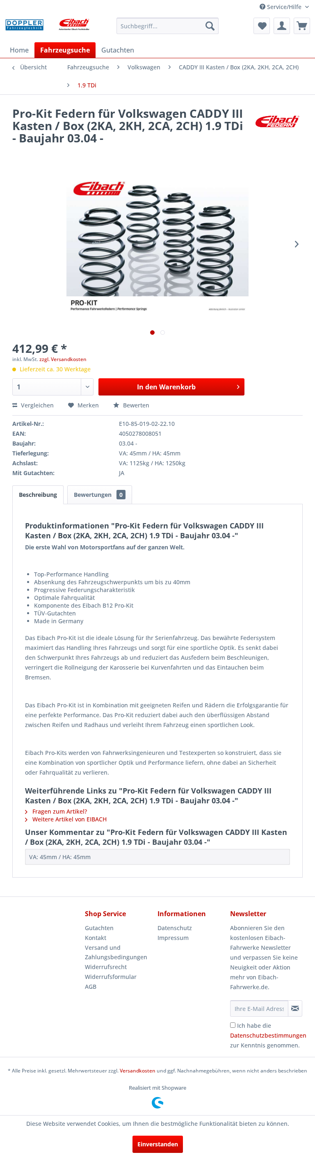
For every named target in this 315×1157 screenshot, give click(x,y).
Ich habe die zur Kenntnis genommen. (268, 1035)
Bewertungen (98, 494)
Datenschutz (175, 928)
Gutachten (99, 928)
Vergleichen (36, 405)
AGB (90, 986)
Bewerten (135, 405)
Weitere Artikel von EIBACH (69, 819)
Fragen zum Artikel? (59, 811)
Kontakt (95, 938)
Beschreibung (38, 494)
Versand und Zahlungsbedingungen (116, 952)
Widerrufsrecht (106, 967)
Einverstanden (157, 1144)
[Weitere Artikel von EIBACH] (277, 121)
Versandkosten (137, 1070)
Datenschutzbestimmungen (268, 1035)
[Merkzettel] (261, 26)
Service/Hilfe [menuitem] (284, 7)
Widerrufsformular (111, 977)
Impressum (173, 938)
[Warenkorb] (302, 26)
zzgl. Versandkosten (63, 359)
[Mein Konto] (282, 26)
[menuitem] (167, 26)
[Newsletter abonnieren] (295, 1008)
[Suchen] (210, 26)
